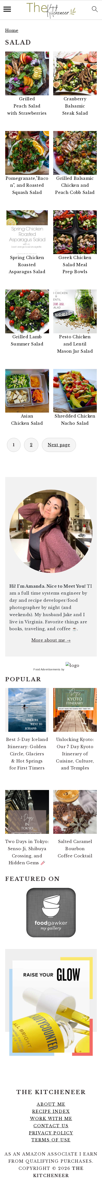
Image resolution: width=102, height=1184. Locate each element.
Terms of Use (51, 1139)
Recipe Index (51, 1111)
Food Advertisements (46, 669)
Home (11, 30)
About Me (51, 1104)
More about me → (51, 640)
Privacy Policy (51, 1133)
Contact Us (51, 1125)
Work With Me (51, 1118)
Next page (59, 444)
